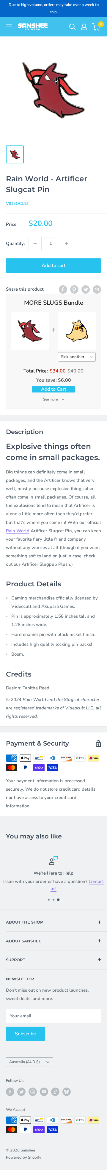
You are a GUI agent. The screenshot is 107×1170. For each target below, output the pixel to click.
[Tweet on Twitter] (85, 289)
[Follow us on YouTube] (44, 1092)
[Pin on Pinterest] (74, 289)
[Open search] (72, 27)
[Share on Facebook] (63, 289)
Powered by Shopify (23, 1157)
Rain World (17, 531)
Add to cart (54, 265)
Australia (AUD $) (24, 1062)
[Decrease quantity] (35, 243)
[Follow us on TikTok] (55, 1092)
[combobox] (77, 357)
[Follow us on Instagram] (33, 1092)
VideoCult (17, 203)
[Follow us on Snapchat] (66, 1092)
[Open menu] (9, 26)
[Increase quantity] (66, 243)
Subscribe (25, 1034)
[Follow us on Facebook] (10, 1092)
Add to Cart (53, 389)
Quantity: (15, 243)
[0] (96, 26)
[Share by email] (97, 289)
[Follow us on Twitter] (21, 1092)
